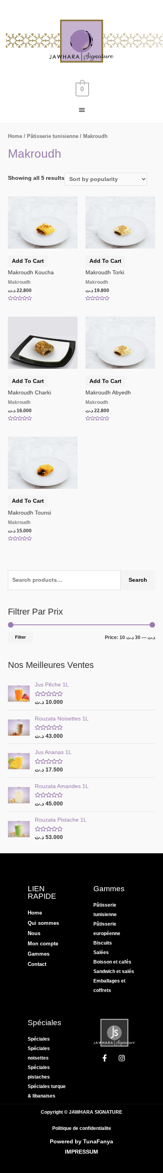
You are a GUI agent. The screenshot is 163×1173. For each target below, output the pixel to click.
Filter (20, 637)
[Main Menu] (81, 110)
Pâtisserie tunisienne (52, 136)
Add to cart (28, 261)
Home (15, 136)
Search (138, 580)
